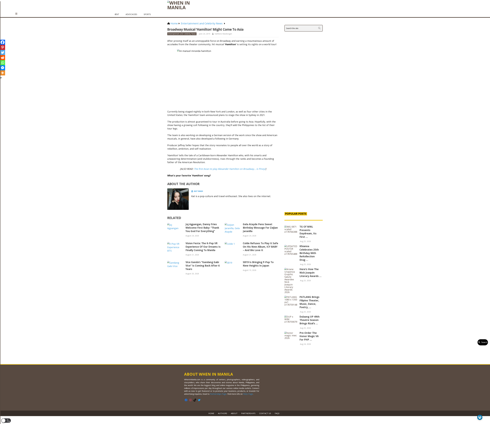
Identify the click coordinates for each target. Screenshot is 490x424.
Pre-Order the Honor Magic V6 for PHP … (308, 336)
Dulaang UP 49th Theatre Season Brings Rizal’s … (309, 320)
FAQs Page (248, 394)
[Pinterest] (2, 47)
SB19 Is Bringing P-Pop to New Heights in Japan (258, 264)
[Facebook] (2, 42)
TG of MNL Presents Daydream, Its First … (307, 232)
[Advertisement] (303, 166)
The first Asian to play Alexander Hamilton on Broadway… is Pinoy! (229, 168)
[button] (6, 420)
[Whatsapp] (2, 62)
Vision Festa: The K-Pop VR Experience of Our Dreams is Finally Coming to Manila (203, 247)
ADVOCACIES (131, 14)
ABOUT (234, 413)
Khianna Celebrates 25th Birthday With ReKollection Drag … (309, 253)
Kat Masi (198, 191)
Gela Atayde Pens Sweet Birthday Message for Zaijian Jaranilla (260, 228)
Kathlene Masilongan (223, 34)
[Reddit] (2, 57)
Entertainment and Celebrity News (182, 34)
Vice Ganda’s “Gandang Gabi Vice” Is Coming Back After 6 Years (203, 266)
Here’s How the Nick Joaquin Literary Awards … (310, 273)
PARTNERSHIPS (248, 413)
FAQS (277, 413)
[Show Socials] (479, 417)
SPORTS (147, 14)
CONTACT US (265, 413)
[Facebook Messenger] (2, 67)
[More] (2, 72)
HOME (211, 413)
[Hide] (1, 78)
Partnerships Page (218, 394)
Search (483, 342)
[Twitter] (2, 52)
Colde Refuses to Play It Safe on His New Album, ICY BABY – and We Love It (260, 247)
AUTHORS (222, 413)
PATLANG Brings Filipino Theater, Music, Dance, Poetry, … (309, 302)
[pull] (18, 13)
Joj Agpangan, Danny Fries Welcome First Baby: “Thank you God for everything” (202, 228)
